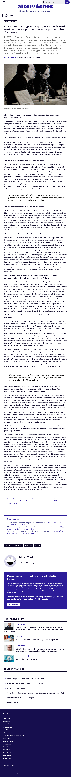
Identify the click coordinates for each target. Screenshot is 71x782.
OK (67, 2)
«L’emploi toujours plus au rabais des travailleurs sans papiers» (30, 531)
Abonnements (7, 744)
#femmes (8, 545)
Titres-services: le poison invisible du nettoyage (25, 683)
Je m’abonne (14, 604)
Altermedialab (7, 738)
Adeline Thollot (10, 57)
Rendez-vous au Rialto (15, 702)
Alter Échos (6, 730)
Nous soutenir (7, 752)
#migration (28, 545)
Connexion (6, 762)
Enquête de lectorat (8, 765)
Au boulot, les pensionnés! (27, 659)
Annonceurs (6, 749)
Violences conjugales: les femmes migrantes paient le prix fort (31, 527)
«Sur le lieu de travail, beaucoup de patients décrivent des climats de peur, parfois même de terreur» (40, 650)
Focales (5, 732)
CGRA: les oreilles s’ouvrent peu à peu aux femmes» (26, 523)
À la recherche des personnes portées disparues (37, 640)
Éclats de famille (12, 674)
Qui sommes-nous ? (8, 716)
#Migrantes (18, 545)
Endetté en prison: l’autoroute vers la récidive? (25, 679)
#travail (37, 545)
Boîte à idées (6, 721)
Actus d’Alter (7, 724)
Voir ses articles (26, 562)
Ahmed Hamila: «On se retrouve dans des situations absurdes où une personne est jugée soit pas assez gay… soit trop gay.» (34, 629)
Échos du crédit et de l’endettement (13, 735)
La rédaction (6, 718)
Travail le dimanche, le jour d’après (20, 698)
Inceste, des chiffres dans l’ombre (19, 688)
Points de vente (7, 747)
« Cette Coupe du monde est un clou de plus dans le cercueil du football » (35, 693)
